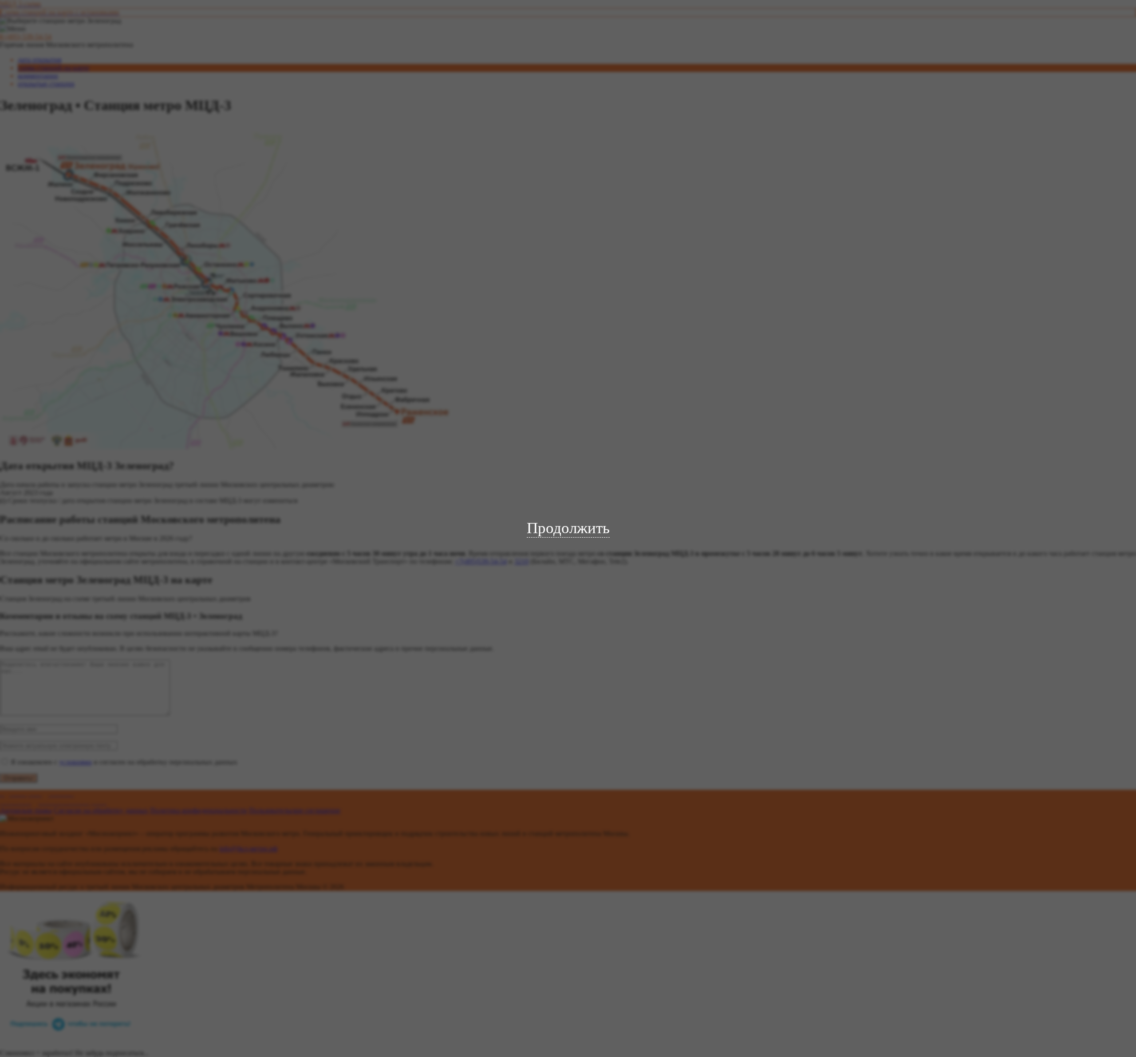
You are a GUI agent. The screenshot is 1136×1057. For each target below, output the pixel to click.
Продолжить (568, 528)
